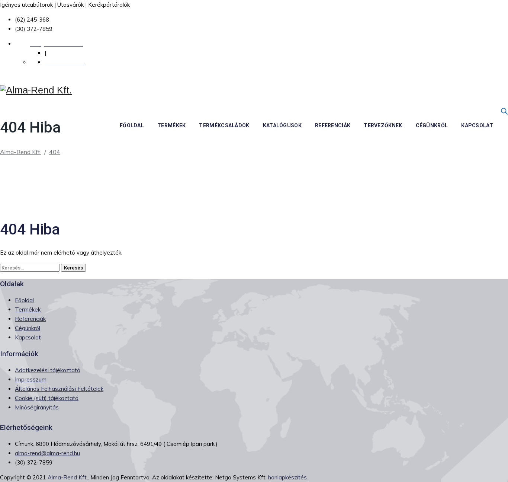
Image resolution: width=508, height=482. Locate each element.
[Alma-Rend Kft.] (36, 90)
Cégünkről (432, 125)
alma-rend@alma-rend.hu (47, 453)
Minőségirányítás (37, 407)
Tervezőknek (383, 125)
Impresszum (30, 379)
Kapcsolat (477, 125)
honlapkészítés (287, 477)
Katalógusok (282, 125)
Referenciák (332, 125)
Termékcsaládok (224, 125)
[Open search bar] (504, 111)
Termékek (171, 125)
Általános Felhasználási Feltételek (59, 388)
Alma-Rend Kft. (68, 477)
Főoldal (132, 125)
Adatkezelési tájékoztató (47, 370)
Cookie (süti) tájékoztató (46, 398)
